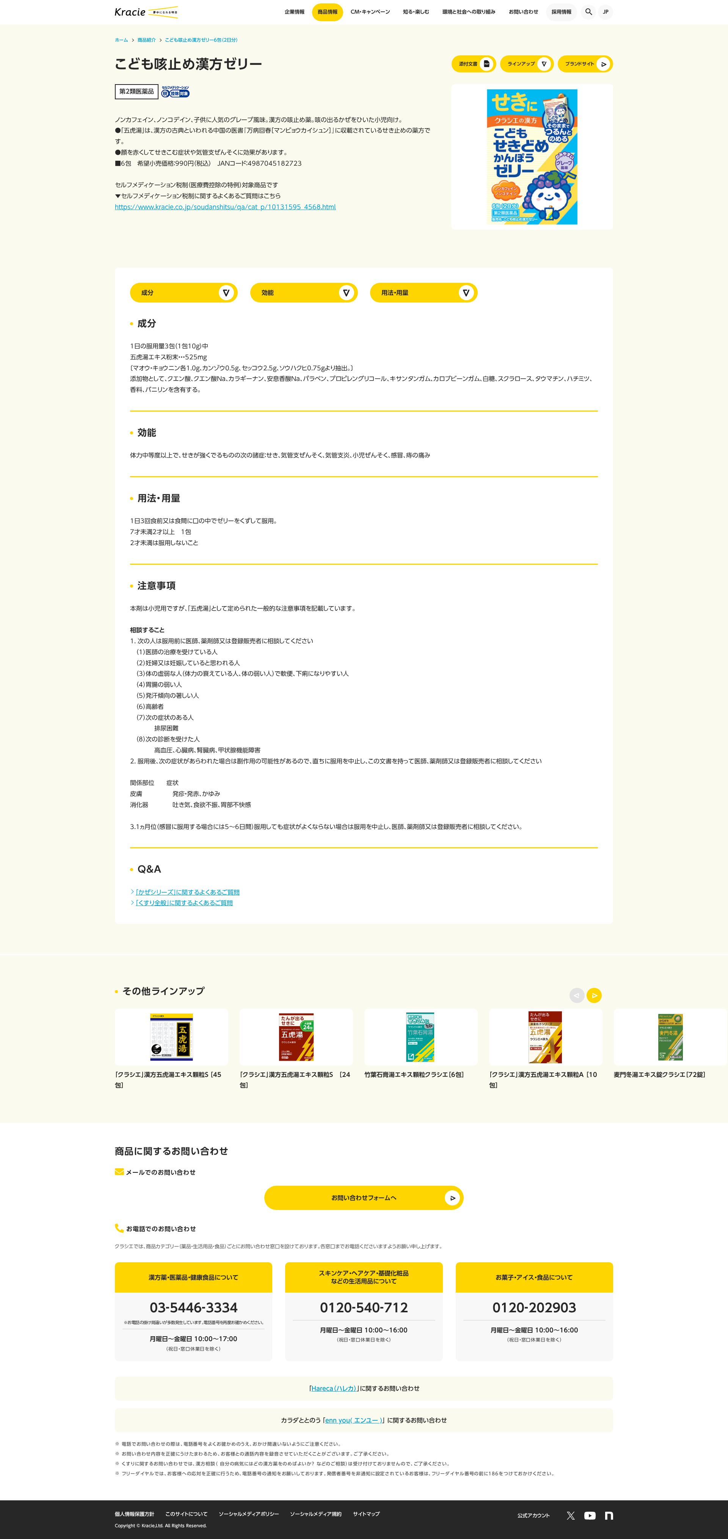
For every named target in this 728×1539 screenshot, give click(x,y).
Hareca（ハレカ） (334, 1388)
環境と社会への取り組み (469, 11)
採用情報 (561, 11)
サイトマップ (366, 1514)
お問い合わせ (523, 11)
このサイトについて (187, 1514)
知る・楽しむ (416, 11)
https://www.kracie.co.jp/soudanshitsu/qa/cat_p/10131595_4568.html (225, 207)
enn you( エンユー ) (353, 1420)
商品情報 (327, 11)
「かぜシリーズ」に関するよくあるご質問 (188, 892)
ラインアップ (521, 63)
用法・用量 (394, 293)
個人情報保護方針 (134, 1514)
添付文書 (468, 63)
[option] (532, 157)
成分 (147, 293)
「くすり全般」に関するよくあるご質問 (184, 903)
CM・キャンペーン (370, 11)
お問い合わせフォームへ (364, 1198)
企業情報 (294, 11)
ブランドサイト (579, 63)
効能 (268, 293)
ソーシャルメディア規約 (316, 1514)
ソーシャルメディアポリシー (249, 1514)
